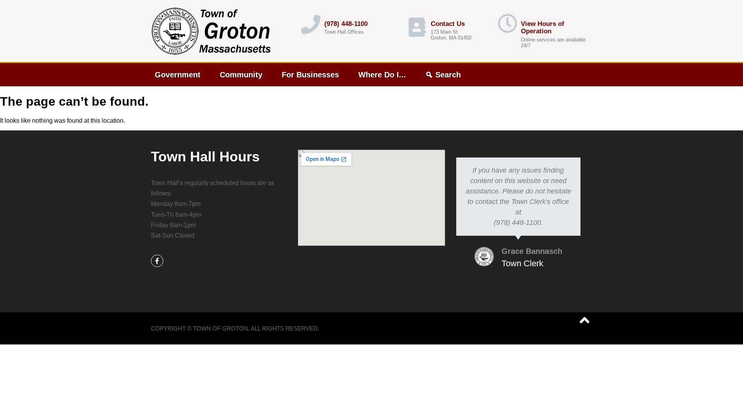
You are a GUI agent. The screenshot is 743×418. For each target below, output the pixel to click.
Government (177, 74)
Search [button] (448, 74)
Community (241, 74)
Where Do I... (382, 74)
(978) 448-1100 (346, 23)
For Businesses (310, 74)
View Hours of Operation (542, 27)
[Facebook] (157, 261)
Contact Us (448, 23)
